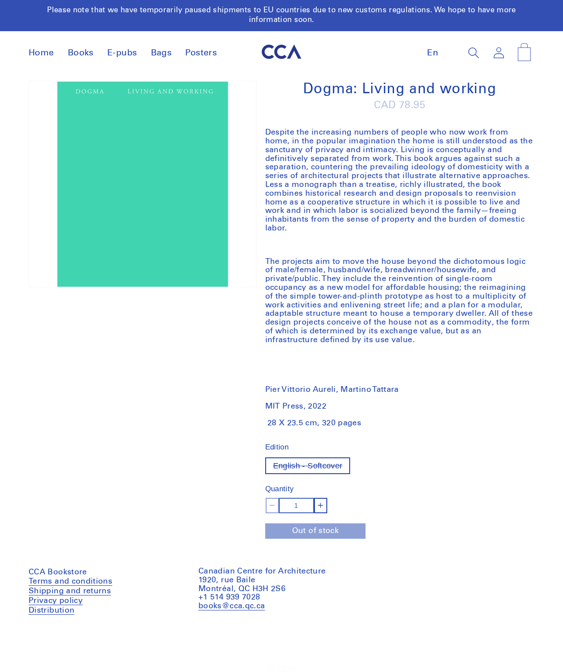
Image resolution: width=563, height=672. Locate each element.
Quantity (279, 489)
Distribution (51, 610)
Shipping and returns (70, 591)
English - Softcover (312, 467)
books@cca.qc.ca (231, 606)
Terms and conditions (70, 582)
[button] (473, 52)
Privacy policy (56, 601)
